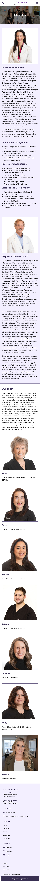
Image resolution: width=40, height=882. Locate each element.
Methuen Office (8, 793)
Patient (5, 832)
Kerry (4, 722)
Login (18, 874)
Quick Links (7, 821)
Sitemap (5, 863)
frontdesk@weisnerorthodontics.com (17, 816)
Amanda (6, 673)
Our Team (7, 388)
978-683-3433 (10, 812)
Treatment (6, 835)
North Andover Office (10, 800)
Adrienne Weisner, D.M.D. (14, 67)
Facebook (9, 847)
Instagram (9, 851)
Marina (5, 574)
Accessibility (6, 870)
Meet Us (20, 15)
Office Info (6, 828)
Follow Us (6, 843)
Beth (4, 473)
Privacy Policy (6, 867)
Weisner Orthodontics (11, 790)
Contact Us (7, 808)
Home (5, 825)
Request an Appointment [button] (20, 879)
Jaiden (5, 624)
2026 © (11, 874)
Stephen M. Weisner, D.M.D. (15, 256)
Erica (4, 525)
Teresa (5, 774)
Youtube (8, 855)
